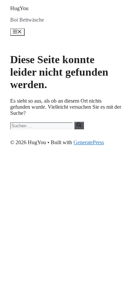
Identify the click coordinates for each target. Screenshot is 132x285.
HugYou (19, 8)
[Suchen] (79, 125)
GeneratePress (88, 142)
